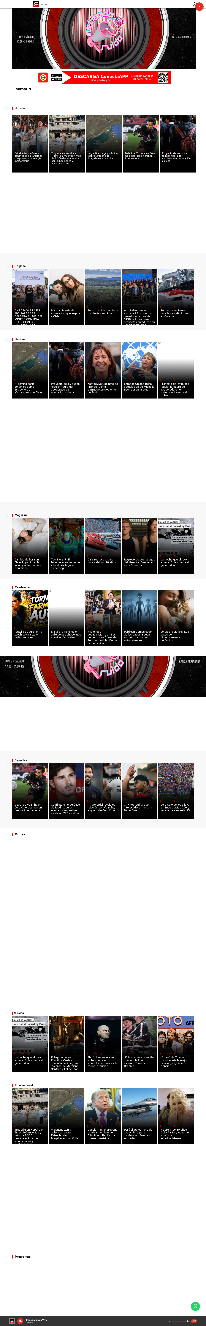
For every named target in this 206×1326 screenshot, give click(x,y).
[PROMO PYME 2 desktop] (103, 77)
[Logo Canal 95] (36, 4)
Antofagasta (131, 306)
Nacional (169, 150)
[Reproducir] (199, 6)
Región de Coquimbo (21, 150)
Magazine (21, 306)
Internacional (58, 150)
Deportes (132, 150)
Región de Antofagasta (167, 306)
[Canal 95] (14, 4)
